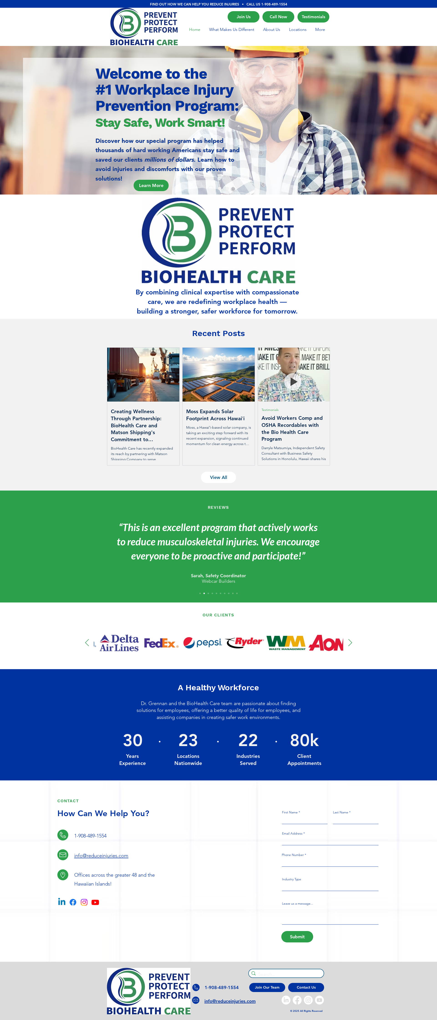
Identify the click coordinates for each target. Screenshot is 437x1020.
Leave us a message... (297, 903)
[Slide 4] (212, 593)
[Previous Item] (87, 643)
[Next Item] (350, 643)
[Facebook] (73, 902)
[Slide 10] (237, 593)
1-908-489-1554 (274, 4)
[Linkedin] (61, 902)
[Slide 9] (233, 593)
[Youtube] (95, 902)
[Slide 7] (224, 593)
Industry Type (291, 879)
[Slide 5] (216, 593)
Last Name (340, 812)
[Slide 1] (209, 188)
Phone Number (293, 854)
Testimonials (270, 410)
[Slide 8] (228, 593)
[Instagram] (84, 902)
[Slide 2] (218, 188)
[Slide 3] (227, 188)
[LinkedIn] (286, 1000)
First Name (290, 812)
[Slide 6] (220, 593)
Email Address (292, 833)
